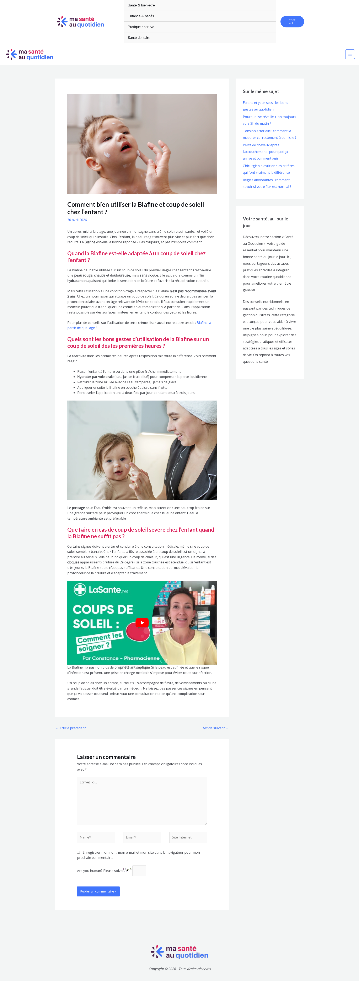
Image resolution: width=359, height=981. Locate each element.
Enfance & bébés (141, 16)
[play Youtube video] (142, 623)
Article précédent (70, 728)
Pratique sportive (141, 27)
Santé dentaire (139, 38)
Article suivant (216, 728)
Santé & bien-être (141, 5)
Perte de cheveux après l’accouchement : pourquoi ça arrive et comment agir (265, 152)
